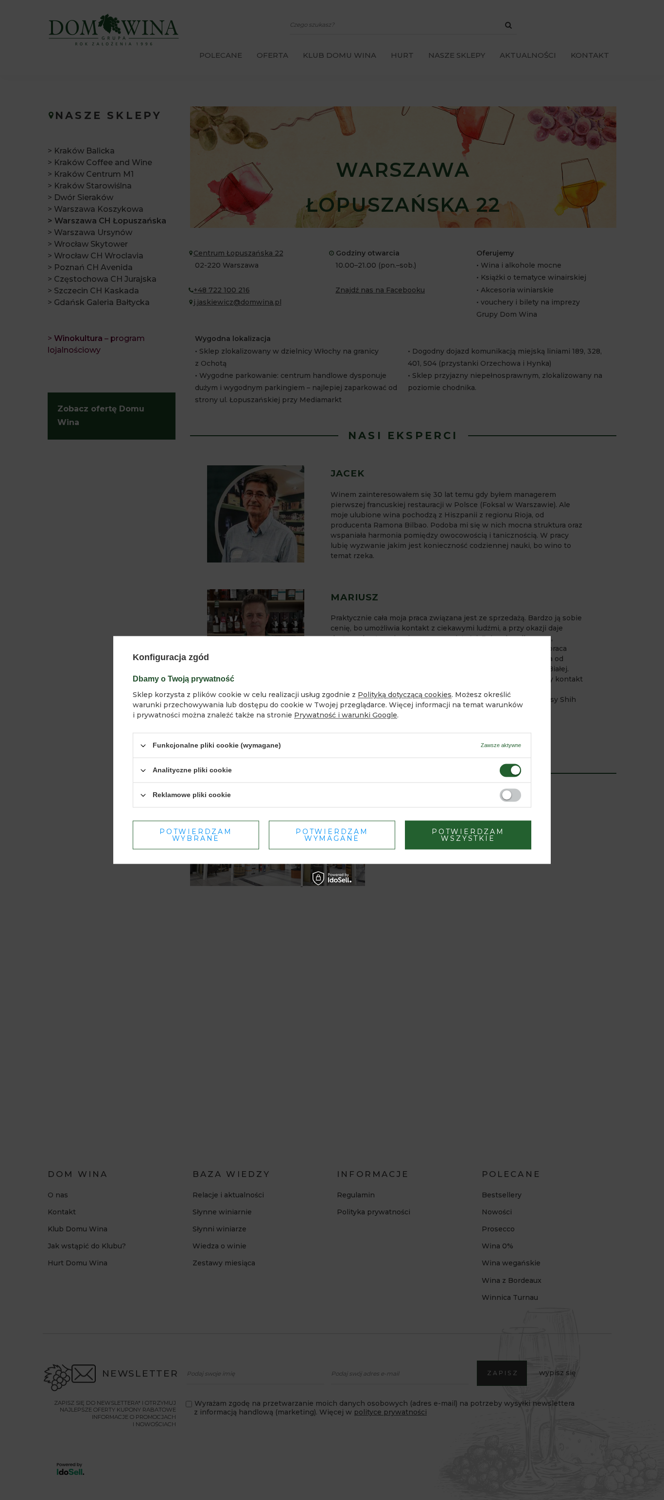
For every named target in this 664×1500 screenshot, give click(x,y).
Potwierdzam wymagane (332, 835)
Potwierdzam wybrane (195, 835)
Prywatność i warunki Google (345, 715)
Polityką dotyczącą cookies (405, 694)
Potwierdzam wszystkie (468, 835)
